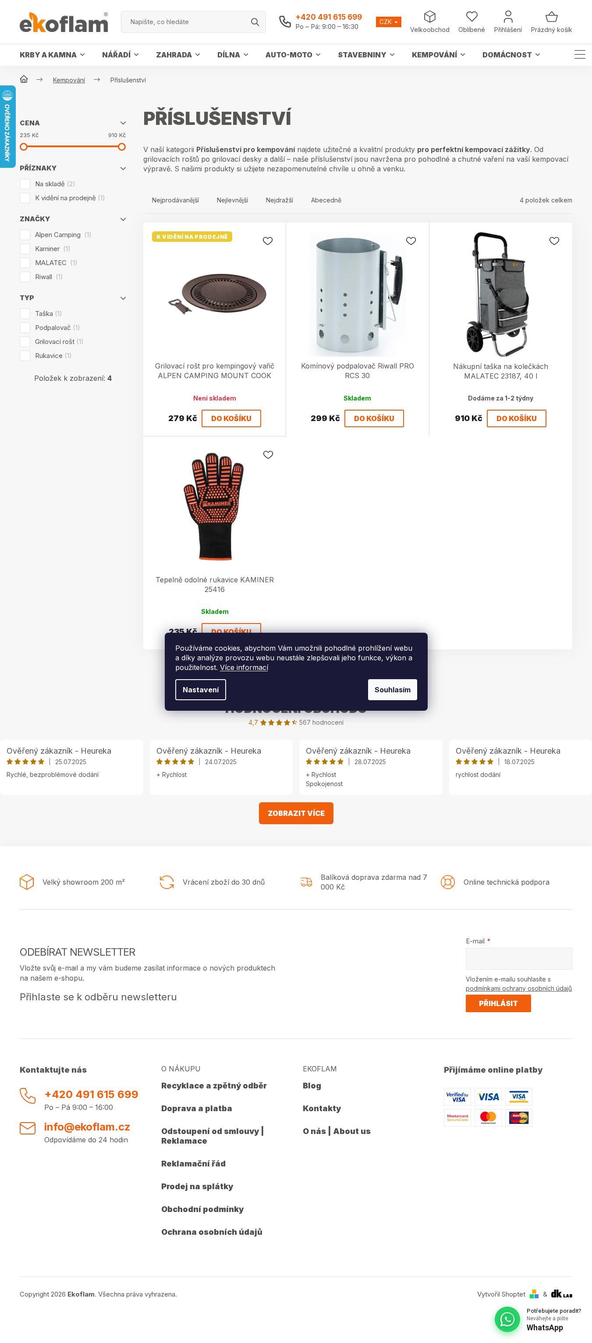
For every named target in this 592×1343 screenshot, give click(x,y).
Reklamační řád (193, 1163)
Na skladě (54, 184)
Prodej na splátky (197, 1186)
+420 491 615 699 (328, 17)
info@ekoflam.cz (87, 1126)
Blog (312, 1085)
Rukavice (52, 355)
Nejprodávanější (175, 200)
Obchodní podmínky (202, 1209)
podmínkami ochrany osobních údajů (519, 988)
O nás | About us (337, 1131)
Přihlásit (498, 1003)
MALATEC (55, 263)
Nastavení (201, 689)
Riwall (47, 277)
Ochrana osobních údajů (211, 1232)
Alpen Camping (62, 234)
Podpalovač (56, 327)
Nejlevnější (232, 200)
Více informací (244, 667)
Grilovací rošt (58, 341)
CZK (386, 21)
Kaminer (51, 249)
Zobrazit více (296, 813)
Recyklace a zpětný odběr (214, 1085)
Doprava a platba (196, 1108)
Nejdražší (279, 200)
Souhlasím (393, 689)
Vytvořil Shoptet (501, 1294)
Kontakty (322, 1108)
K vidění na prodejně (69, 198)
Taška (47, 313)
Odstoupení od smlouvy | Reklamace (212, 1136)
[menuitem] (52, 55)
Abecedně (326, 200)
